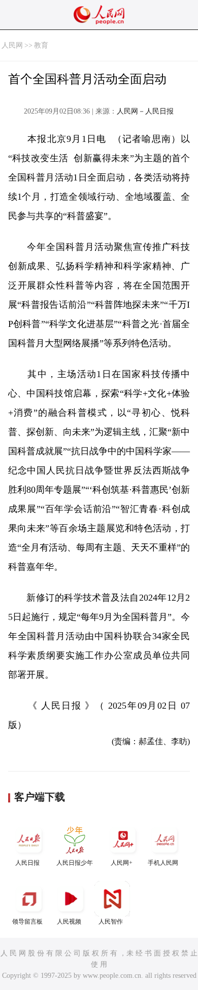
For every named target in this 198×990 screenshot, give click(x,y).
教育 (41, 45)
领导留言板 (27, 921)
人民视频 (69, 921)
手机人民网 (163, 862)
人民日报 (27, 862)
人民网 (12, 45)
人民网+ (122, 862)
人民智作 (110, 921)
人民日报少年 (74, 862)
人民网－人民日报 (145, 111)
